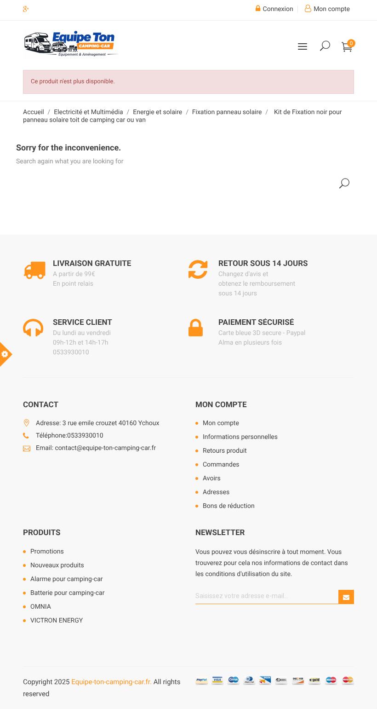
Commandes (221, 464)
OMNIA (40, 607)
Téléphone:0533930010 (69, 435)
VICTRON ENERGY (56, 620)
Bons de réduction (229, 506)
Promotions (47, 551)
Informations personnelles (240, 437)
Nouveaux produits (57, 565)
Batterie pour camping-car (67, 593)
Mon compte (221, 404)
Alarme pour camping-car (66, 579)
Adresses (216, 492)
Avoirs (212, 478)
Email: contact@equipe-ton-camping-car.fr (96, 448)
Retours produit (225, 451)
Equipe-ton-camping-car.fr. (111, 682)
